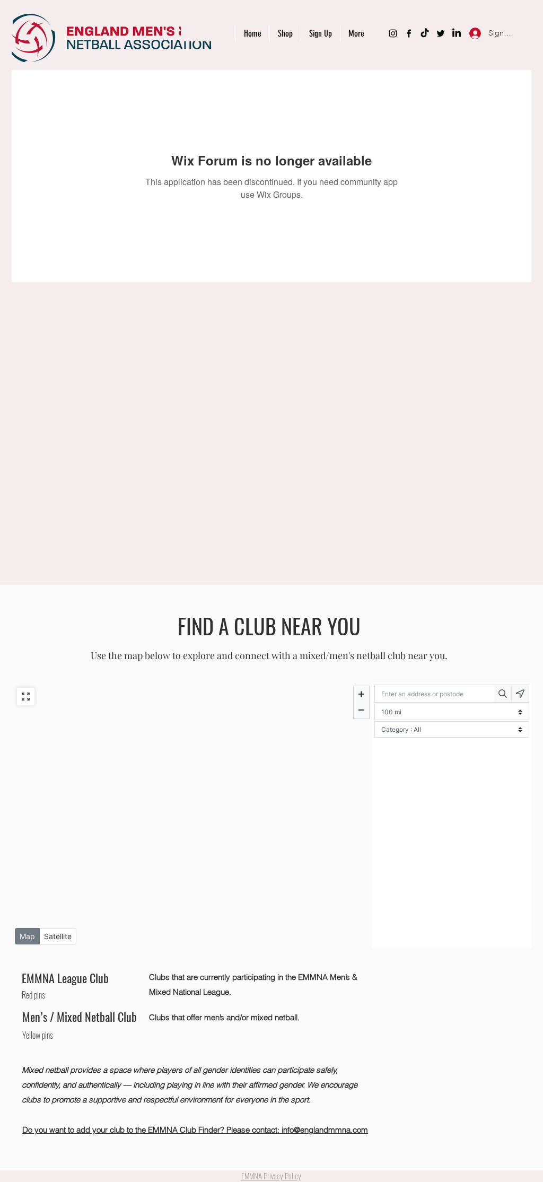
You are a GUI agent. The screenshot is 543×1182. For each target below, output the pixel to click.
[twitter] (440, 33)
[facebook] (409, 33)
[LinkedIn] (456, 33)
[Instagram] (393, 33)
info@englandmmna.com (325, 1130)
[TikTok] (424, 33)
